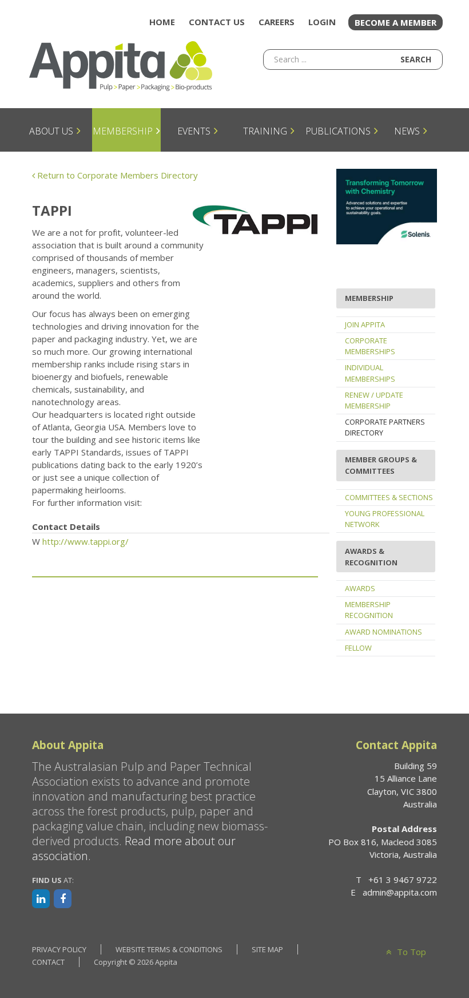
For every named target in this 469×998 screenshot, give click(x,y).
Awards (360, 588)
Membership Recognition (369, 609)
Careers (277, 21)
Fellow (358, 648)
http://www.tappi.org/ (85, 541)
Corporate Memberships (370, 346)
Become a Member (395, 22)
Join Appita (365, 324)
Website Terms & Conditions (169, 949)
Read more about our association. (134, 848)
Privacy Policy (59, 949)
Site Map (267, 949)
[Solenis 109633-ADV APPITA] (386, 205)
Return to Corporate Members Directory (116, 175)
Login (322, 21)
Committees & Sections (389, 497)
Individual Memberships (370, 372)
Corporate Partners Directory (385, 427)
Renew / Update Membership (374, 400)
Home (162, 21)
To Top (410, 951)
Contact (48, 962)
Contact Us (217, 21)
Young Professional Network (384, 518)
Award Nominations (383, 632)
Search (415, 59)
